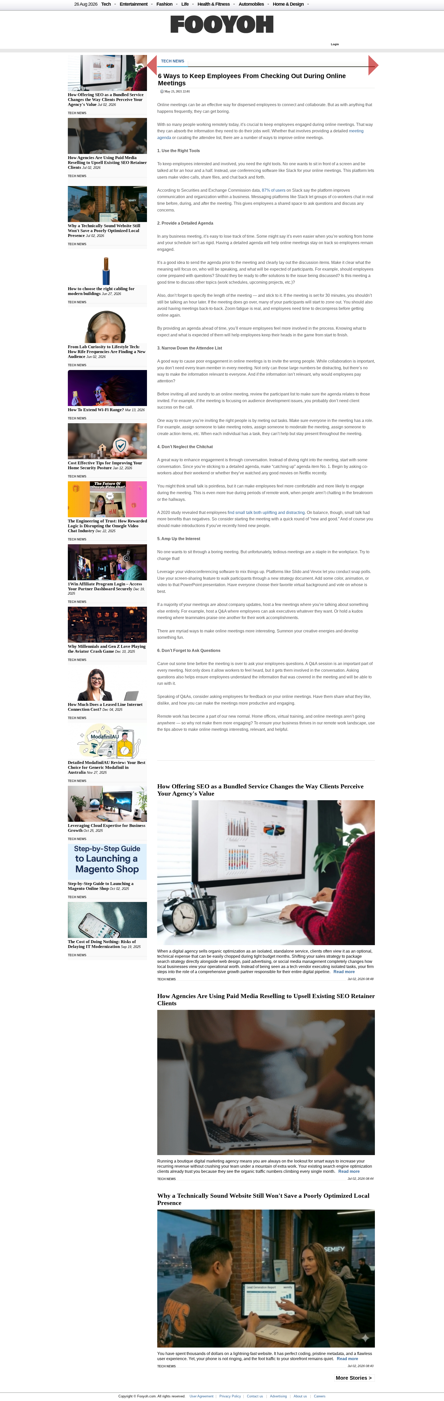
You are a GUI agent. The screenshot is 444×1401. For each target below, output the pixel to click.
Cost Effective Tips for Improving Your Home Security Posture (105, 465)
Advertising (278, 1396)
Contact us (255, 1396)
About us (300, 1396)
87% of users (273, 190)
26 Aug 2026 (85, 4)
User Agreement (202, 1396)
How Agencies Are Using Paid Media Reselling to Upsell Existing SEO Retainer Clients (107, 162)
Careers (320, 1396)
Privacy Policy (230, 1396)
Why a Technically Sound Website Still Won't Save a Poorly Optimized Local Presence (104, 230)
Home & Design (288, 4)
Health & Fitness (214, 4)
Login (335, 44)
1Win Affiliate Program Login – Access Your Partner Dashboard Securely (105, 586)
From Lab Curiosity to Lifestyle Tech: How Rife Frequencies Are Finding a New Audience (106, 351)
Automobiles (251, 4)
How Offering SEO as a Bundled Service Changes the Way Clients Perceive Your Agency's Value (106, 99)
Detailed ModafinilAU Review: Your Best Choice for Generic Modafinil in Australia (106, 767)
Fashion (164, 4)
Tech (106, 4)
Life (185, 4)
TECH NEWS (77, 113)
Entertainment (133, 4)
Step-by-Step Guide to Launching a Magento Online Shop (101, 886)
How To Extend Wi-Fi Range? (96, 409)
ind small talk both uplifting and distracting (267, 512)
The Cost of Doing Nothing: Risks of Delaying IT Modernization (102, 944)
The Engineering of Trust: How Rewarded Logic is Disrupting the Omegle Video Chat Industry (107, 526)
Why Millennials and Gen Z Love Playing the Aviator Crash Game (107, 649)
